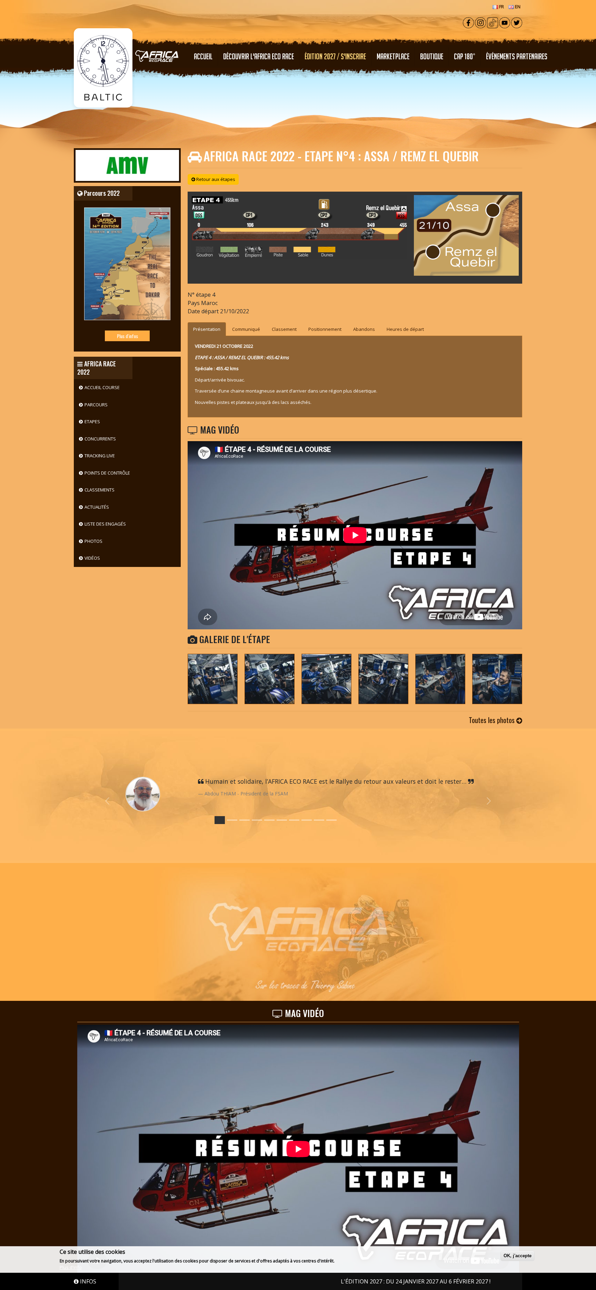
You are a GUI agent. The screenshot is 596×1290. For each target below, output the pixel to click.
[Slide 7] (306, 820)
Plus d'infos (127, 335)
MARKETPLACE (393, 56)
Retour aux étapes (215, 179)
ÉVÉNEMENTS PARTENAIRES (516, 56)
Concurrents (100, 439)
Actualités (97, 507)
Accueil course (102, 387)
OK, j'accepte (518, 1255)
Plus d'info (71, 1267)
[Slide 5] (282, 820)
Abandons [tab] (364, 329)
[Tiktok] (492, 22)
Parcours (96, 405)
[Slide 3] (257, 820)
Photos (93, 541)
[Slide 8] (319, 820)
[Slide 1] (232, 820)
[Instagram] (480, 22)
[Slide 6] (294, 820)
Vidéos (92, 558)
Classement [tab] (284, 329)
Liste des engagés (105, 524)
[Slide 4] (269, 820)
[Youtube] (504, 22)
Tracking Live (100, 456)
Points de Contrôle (107, 473)
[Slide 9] (331, 820)
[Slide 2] (244, 820)
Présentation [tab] (206, 329)
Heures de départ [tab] (405, 329)
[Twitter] (516, 22)
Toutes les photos (492, 720)
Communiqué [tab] (246, 329)
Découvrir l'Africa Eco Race (258, 56)
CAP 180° (464, 56)
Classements (100, 490)
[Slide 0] (220, 820)
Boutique (431, 56)
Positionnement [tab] (324, 329)
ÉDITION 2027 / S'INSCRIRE (335, 56)
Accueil (203, 56)
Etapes (92, 421)
